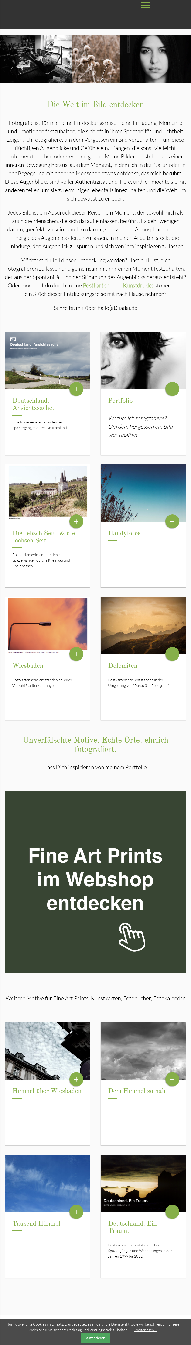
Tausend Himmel (36, 1224)
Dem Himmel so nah (136, 1091)
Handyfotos (124, 533)
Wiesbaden (27, 666)
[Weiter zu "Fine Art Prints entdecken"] (95, 971)
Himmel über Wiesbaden (47, 1091)
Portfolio (120, 401)
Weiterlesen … (145, 1329)
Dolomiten (122, 666)
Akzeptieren (95, 1337)
